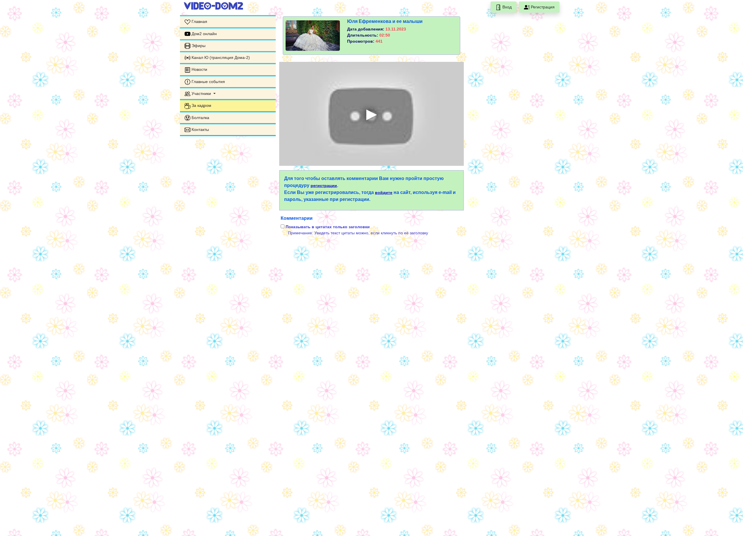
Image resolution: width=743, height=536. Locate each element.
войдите (383, 192)
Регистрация (542, 7)
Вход (506, 7)
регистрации (324, 185)
